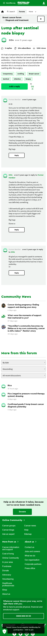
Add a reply (14, 86)
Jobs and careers (32, 552)
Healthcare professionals (8, 584)
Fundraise (6, 567)
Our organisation (32, 560)
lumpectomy (8, 74)
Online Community (12, 520)
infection (17, 79)
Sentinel (6, 79)
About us (6, 594)
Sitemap (28, 534)
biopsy (28, 79)
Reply (17, 155)
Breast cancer (34, 74)
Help (26, 530)
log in (32, 87)
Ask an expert (8, 534)
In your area (7, 562)
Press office (30, 568)
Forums (22, 12)
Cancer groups (8, 526)
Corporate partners (33, 564)
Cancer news (30, 526)
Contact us (29, 547)
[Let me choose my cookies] (4, 632)
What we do (30, 556)
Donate (22, 512)
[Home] (23, 3)
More (8, 3)
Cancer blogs (8, 530)
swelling (20, 74)
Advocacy (6, 575)
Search (12, 12)
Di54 (11, 40)
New (40, 19)
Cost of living (8, 554)
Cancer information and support (10, 548)
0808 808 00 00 (23, 616)
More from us (9, 542)
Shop (4, 590)
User (43, 3)
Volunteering (8, 579)
